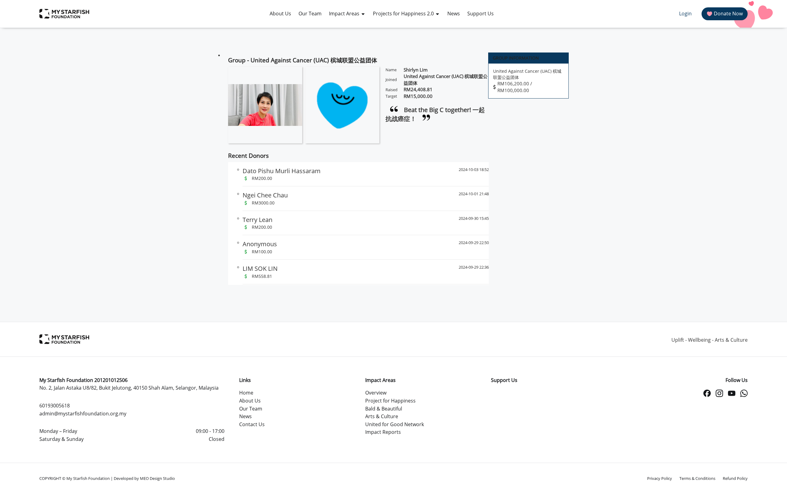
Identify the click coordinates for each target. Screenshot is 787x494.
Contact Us (252, 424)
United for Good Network (394, 424)
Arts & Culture (381, 416)
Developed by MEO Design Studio (144, 478)
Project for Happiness (390, 400)
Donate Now (728, 13)
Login (685, 13)
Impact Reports (383, 432)
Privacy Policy (659, 478)
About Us (250, 400)
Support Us (504, 380)
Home (246, 392)
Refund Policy (735, 478)
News (245, 416)
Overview (375, 392)
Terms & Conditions (697, 478)
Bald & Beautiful (383, 408)
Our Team (250, 408)
